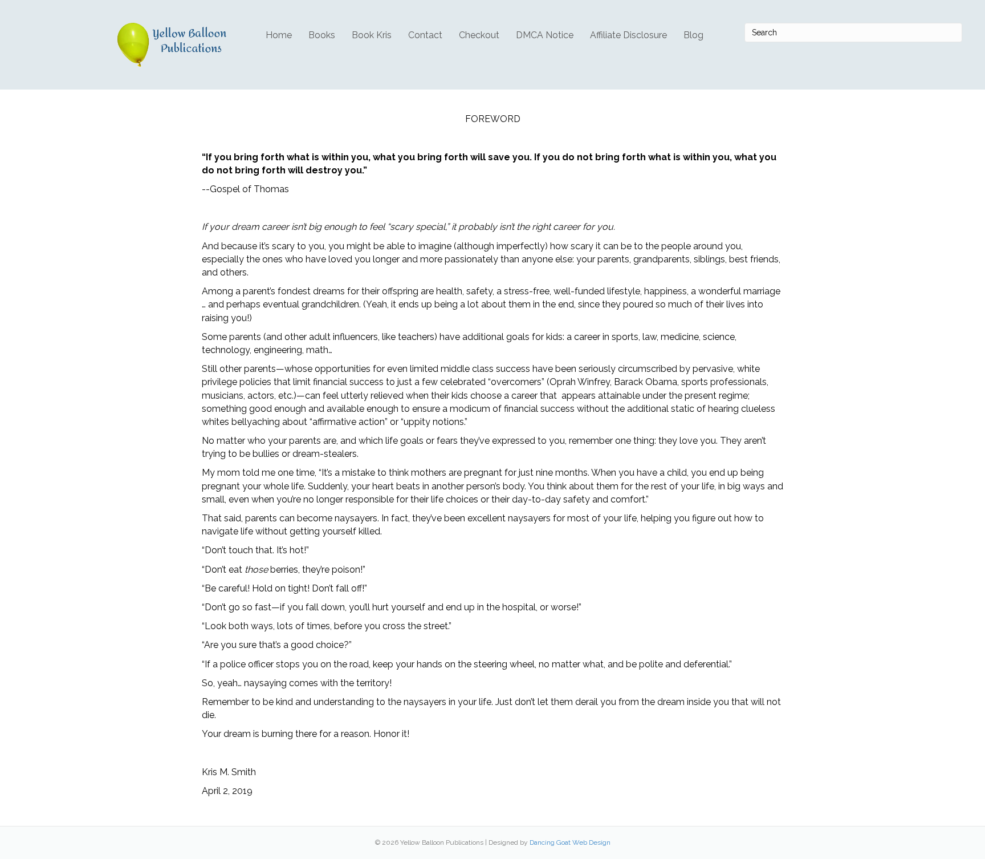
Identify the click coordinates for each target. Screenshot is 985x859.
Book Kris (372, 35)
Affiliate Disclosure (628, 35)
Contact (425, 35)
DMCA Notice (544, 35)
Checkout (479, 35)
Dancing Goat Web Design (570, 842)
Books (321, 35)
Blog (693, 35)
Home (279, 35)
